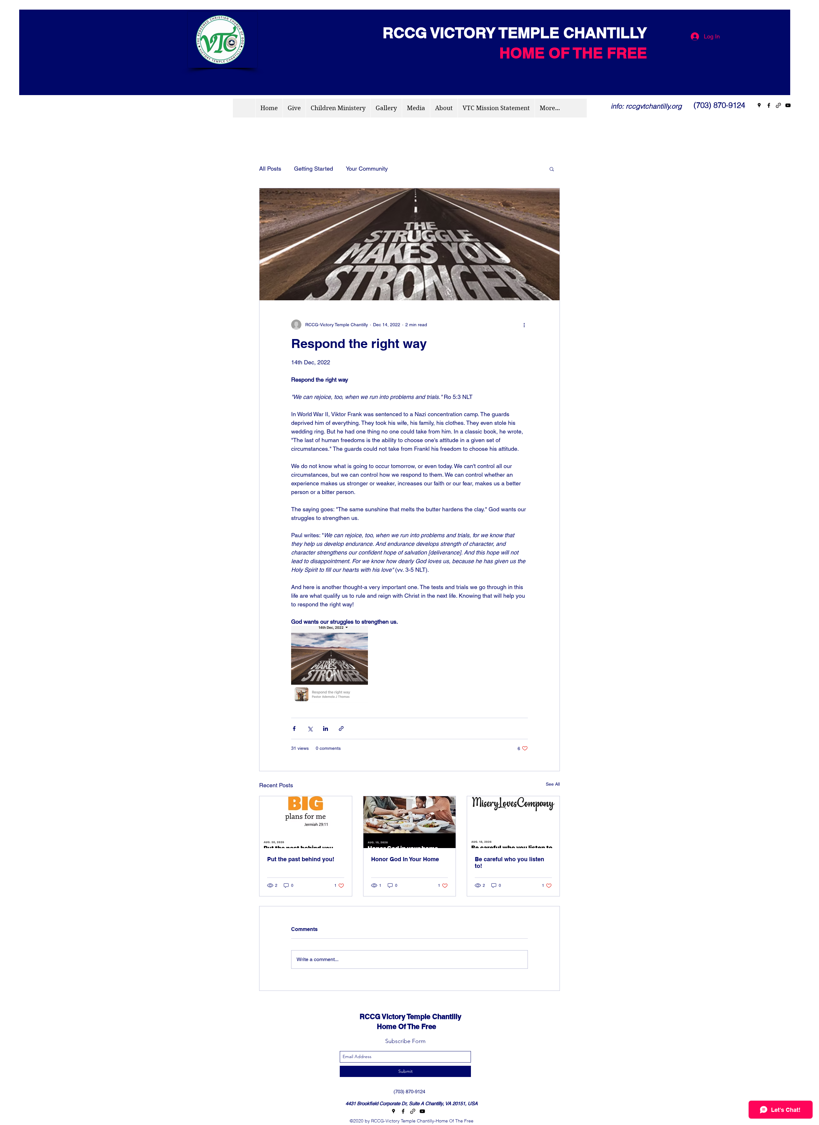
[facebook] (769, 105)
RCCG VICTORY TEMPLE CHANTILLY (510, 33)
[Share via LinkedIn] (325, 728)
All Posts (270, 168)
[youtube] (788, 105)
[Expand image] (329, 664)
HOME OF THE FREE (573, 53)
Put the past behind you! (300, 859)
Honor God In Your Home (405, 859)
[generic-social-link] (778, 105)
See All (553, 784)
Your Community (367, 168)
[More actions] (524, 324)
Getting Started (313, 168)
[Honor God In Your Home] (409, 822)
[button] (552, 168)
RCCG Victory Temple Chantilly (404, 1016)
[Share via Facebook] (294, 728)
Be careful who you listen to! (509, 862)
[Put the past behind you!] (305, 822)
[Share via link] (341, 728)
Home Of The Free (392, 1026)
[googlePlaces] (759, 105)
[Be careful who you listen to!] (513, 822)
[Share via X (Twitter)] (310, 728)
